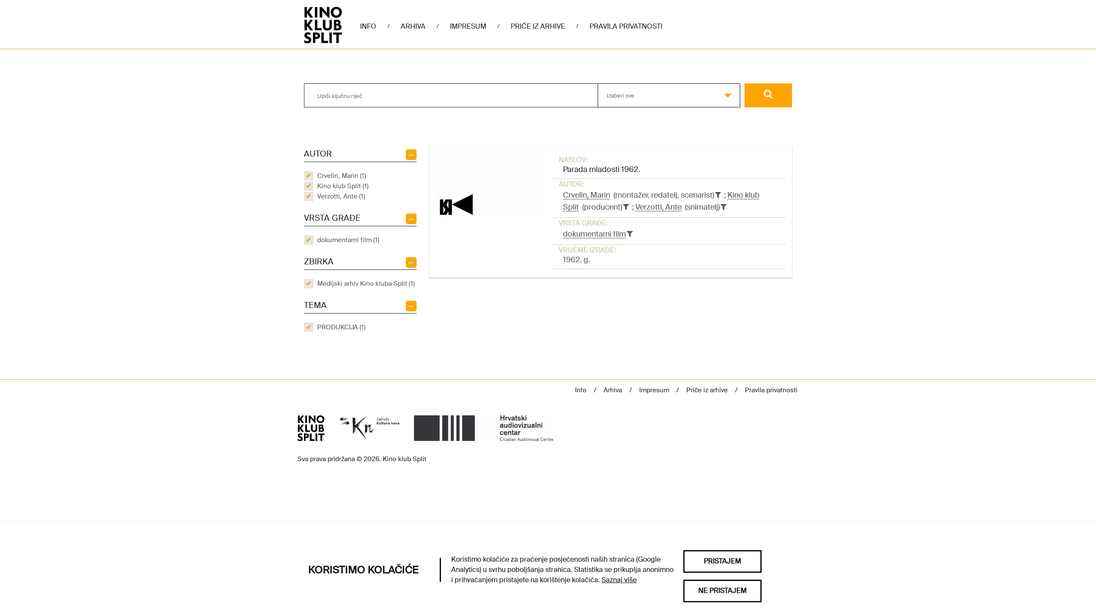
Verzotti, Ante (658, 207)
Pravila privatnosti (626, 26)
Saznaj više (619, 579)
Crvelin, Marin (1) (341, 176)
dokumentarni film (594, 234)
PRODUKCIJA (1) (341, 327)
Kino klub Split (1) (343, 186)
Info (368, 26)
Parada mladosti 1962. (601, 169)
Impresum (468, 26)
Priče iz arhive (538, 26)
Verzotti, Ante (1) (341, 196)
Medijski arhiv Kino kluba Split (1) (366, 283)
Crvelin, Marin (586, 195)
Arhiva (413, 26)
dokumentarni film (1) (348, 240)
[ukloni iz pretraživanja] (718, 195)
